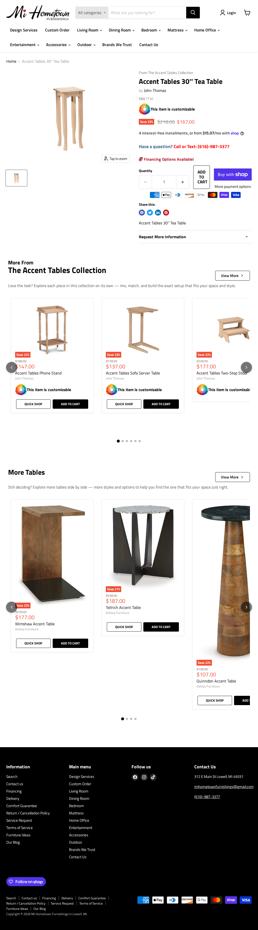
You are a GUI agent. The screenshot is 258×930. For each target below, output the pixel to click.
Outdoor (85, 45)
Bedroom (149, 30)
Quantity (145, 171)
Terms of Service (19, 828)
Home (11, 61)
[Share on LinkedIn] (158, 213)
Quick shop (33, 403)
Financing (14, 791)
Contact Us (148, 45)
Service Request (19, 820)
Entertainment (23, 45)
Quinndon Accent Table (216, 681)
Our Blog (13, 842)
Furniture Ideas (18, 835)
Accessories (57, 45)
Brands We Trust (117, 45)
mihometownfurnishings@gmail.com (224, 786)
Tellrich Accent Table (123, 607)
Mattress (176, 30)
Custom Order (57, 30)
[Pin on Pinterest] (166, 213)
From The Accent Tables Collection (166, 73)
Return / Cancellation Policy (28, 813)
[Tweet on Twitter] (150, 213)
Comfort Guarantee (21, 806)
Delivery (12, 798)
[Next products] (246, 367)
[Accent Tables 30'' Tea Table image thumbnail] (16, 178)
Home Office (205, 30)
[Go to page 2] (122, 441)
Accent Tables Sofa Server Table (133, 373)
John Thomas (155, 90)
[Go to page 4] (131, 441)
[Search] (193, 12)
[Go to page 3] (127, 441)
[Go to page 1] (118, 440)
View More (230, 276)
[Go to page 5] (135, 441)
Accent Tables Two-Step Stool (222, 373)
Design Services (24, 30)
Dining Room (120, 30)
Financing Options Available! (168, 159)
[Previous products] (11, 367)
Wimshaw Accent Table (35, 624)
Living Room (88, 30)
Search (11, 776)
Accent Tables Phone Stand (38, 373)
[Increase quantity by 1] (182, 182)
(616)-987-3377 (207, 797)
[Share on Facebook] (142, 213)
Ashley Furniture (27, 629)
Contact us (14, 784)
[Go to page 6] (140, 441)
